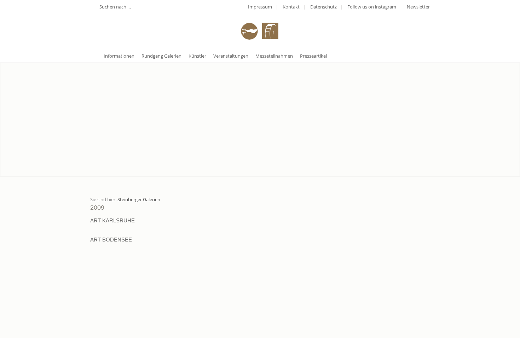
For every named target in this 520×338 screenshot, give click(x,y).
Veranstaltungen (230, 56)
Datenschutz (323, 7)
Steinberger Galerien (138, 199)
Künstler (197, 56)
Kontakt (291, 7)
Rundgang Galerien (161, 56)
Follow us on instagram (371, 7)
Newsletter (418, 7)
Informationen (119, 56)
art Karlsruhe (112, 220)
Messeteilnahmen (274, 56)
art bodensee (111, 240)
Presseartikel (313, 56)
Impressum (260, 7)
